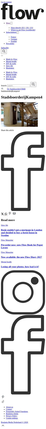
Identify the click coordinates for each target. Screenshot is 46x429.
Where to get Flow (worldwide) (23, 30)
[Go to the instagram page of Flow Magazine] (23, 314)
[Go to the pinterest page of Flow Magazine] (3, 398)
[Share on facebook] (23, 210)
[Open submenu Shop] (11, 23)
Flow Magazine (7, 240)
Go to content (6, 2)
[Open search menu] (4, 51)
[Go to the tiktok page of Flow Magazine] (3, 403)
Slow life (4, 225)
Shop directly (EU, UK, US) (22, 28)
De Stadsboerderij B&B (16, 89)
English (14, 41)
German (14, 39)
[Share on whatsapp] (6, 215)
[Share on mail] (14, 215)
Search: (4, 86)
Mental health (6, 262)
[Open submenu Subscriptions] (18, 32)
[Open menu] (2, 55)
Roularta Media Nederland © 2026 (14, 422)
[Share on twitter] (2, 215)
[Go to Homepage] (22, 19)
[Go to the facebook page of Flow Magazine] (23, 394)
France (13, 37)
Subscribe (5, 48)
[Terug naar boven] (3, 427)
